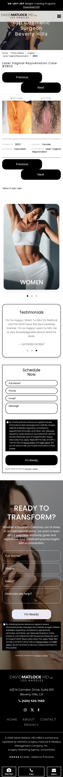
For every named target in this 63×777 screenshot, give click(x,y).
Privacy (28, 469)
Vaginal (31, 53)
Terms (35, 469)
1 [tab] (27, 296)
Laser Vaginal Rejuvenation (16, 56)
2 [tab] (32, 296)
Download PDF (31, 7)
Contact (48, 719)
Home (5, 53)
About (29, 719)
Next (41, 87)
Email (54, 774)
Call (31, 774)
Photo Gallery (17, 53)
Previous (22, 77)
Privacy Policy (29, 442)
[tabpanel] (31, 247)
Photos (9, 774)
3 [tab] (36, 296)
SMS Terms (45, 442)
